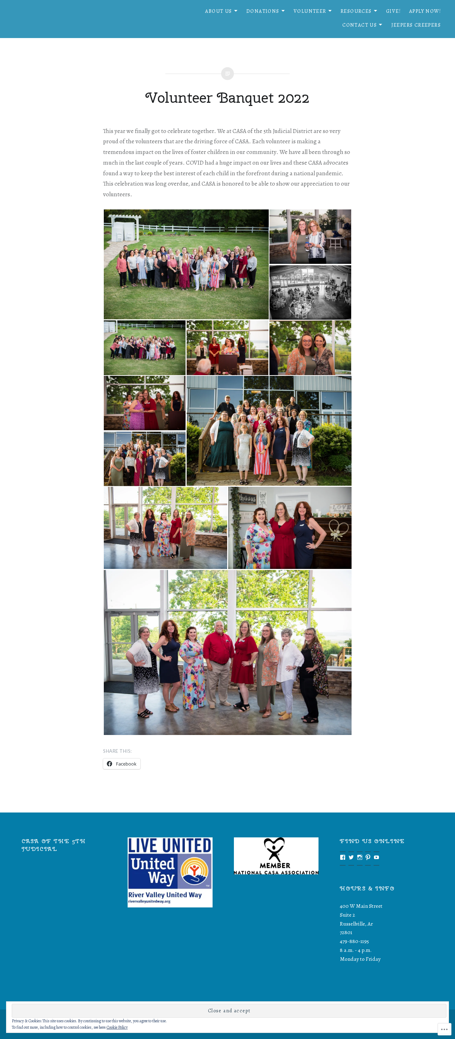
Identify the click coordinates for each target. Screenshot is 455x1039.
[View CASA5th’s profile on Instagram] (360, 857)
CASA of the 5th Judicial (54, 845)
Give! (393, 11)
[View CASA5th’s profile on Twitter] (351, 857)
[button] (186, 264)
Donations (262, 11)
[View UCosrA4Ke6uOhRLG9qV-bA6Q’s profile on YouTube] (376, 857)
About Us (218, 11)
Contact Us (359, 25)
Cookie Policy (117, 1027)
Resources (356, 11)
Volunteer (310, 11)
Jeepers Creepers (416, 25)
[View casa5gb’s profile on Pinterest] (368, 857)
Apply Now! (425, 11)
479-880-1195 (354, 941)
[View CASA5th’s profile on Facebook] (343, 857)
